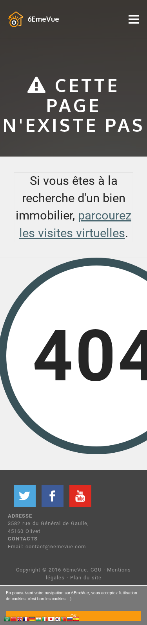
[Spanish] (76, 620)
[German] (32, 620)
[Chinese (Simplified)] (13, 620)
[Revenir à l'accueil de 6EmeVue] (16, 19)
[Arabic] (7, 620)
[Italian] (45, 620)
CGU (96, 570)
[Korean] (57, 620)
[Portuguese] (63, 620)
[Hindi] (38, 620)
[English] (19, 620)
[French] (26, 620)
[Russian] (70, 620)
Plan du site (86, 578)
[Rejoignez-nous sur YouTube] (80, 496)
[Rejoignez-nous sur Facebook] (53, 496)
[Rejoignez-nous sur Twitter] (25, 496)
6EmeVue (43, 19)
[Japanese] (51, 620)
